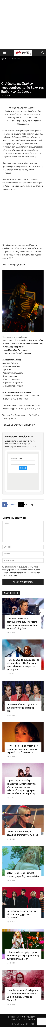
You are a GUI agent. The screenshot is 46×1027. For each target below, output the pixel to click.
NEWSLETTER (31, 1017)
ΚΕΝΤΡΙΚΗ (11, 1017)
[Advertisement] (23, 24)
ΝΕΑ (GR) (17, 59)
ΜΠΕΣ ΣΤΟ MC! (16, 1020)
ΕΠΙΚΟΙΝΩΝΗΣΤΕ (29, 1020)
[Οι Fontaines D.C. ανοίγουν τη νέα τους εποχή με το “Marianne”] (23, 902)
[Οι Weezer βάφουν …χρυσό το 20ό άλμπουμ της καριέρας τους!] (23, 696)
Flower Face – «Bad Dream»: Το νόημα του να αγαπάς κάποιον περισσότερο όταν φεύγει (22, 749)
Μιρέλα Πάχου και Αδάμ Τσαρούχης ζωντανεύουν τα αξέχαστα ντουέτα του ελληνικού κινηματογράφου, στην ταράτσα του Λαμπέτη (21, 787)
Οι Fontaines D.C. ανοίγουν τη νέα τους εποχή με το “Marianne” (21, 914)
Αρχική (3, 59)
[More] (32, 504)
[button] (4, 52)
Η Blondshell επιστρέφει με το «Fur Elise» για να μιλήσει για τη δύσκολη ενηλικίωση (23, 955)
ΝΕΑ (9, 59)
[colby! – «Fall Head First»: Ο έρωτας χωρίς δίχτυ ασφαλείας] (23, 861)
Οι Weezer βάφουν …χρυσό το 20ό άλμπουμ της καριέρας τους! (22, 707)
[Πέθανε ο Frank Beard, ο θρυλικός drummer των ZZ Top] (23, 820)
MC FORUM (21, 1017)
